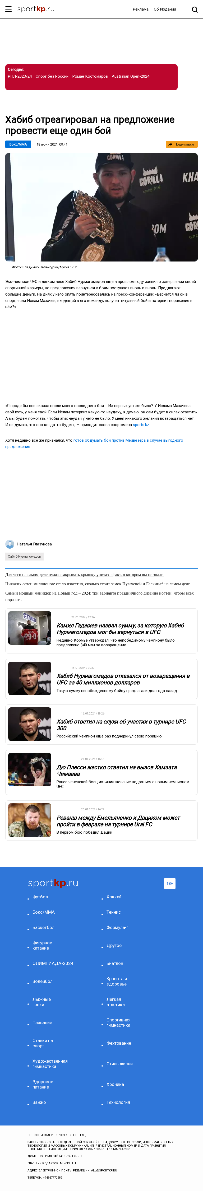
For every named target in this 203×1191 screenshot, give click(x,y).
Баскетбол (43, 927)
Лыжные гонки (42, 1002)
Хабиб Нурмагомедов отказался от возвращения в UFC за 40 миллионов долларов (123, 679)
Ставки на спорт (43, 1043)
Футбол (40, 896)
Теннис (114, 912)
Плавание (42, 1022)
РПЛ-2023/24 (20, 76)
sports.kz (141, 424)
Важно (39, 1102)
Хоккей (114, 896)
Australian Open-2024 (130, 76)
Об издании (165, 9)
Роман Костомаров (90, 76)
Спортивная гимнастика (119, 1022)
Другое (114, 945)
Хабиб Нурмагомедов (24, 556)
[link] (101, 207)
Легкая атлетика (116, 1002)
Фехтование (119, 1043)
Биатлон (115, 963)
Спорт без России (52, 76)
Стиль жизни (120, 1063)
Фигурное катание (42, 945)
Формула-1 (118, 927)
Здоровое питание (43, 1084)
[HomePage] (36, 9)
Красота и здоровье (117, 981)
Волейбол (43, 981)
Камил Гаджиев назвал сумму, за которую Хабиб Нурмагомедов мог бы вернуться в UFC (120, 628)
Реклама (141, 9)
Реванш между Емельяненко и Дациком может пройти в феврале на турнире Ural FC (118, 821)
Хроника (115, 1084)
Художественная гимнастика (47, 1063)
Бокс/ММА (18, 144)
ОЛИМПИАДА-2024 (47, 963)
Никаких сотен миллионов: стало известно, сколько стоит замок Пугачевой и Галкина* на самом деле (97, 584)
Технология (118, 1102)
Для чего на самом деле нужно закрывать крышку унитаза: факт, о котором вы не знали (84, 574)
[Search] (195, 9)
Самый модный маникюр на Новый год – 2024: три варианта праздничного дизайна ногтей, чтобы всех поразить (99, 596)
